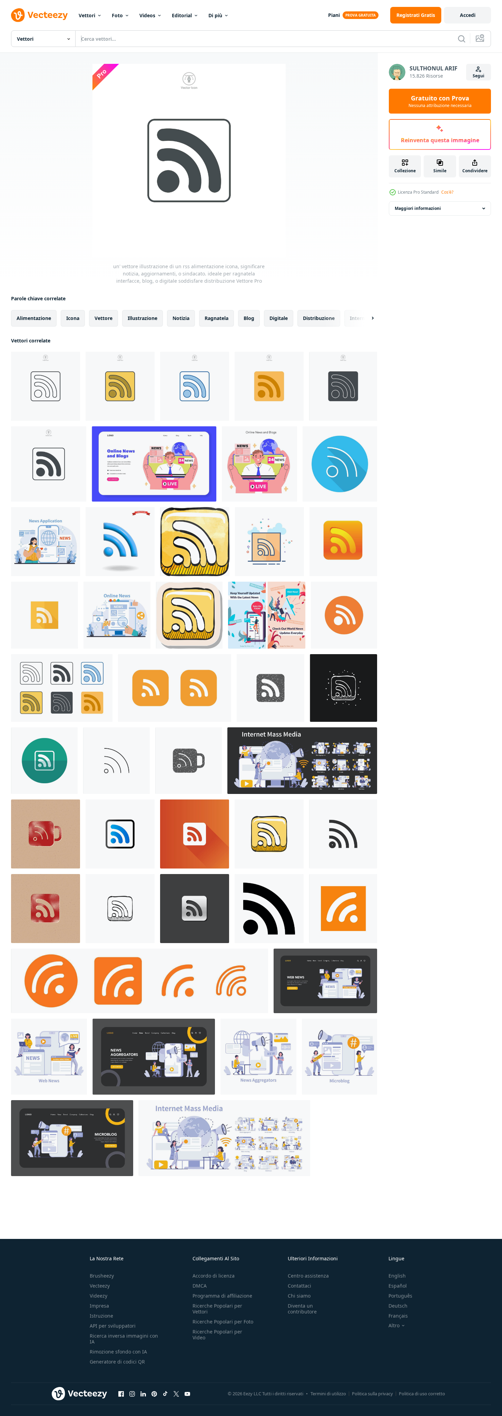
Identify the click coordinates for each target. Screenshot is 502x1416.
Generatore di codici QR (117, 1361)
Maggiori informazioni (418, 208)
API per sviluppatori (113, 1325)
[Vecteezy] (39, 15)
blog (249, 318)
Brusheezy (102, 1275)
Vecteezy (100, 1285)
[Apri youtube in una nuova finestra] (187, 1393)
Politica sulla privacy (372, 1393)
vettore (103, 318)
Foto (117, 15)
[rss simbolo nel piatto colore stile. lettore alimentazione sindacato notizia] (44, 615)
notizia (181, 318)
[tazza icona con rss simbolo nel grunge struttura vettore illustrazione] (188, 760)
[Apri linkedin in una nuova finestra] (143, 1393)
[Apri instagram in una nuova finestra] (132, 1393)
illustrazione (142, 318)
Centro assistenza (308, 1275)
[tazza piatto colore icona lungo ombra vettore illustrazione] (194, 834)
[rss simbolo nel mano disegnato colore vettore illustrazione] (269, 834)
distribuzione (319, 318)
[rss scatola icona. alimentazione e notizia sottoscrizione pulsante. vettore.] (343, 908)
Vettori (87, 15)
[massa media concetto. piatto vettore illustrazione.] (45, 541)
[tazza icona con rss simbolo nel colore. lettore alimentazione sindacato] (343, 541)
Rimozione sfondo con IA (118, 1351)
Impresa (99, 1305)
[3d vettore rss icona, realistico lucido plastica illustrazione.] (120, 541)
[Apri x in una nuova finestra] (176, 1393)
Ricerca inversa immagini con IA (124, 1338)
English (397, 1275)
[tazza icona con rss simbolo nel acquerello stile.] (194, 541)
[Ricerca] (461, 39)
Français (398, 1315)
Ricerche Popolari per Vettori (217, 1308)
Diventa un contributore (302, 1308)
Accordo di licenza (214, 1275)
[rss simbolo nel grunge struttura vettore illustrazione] (270, 688)
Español (397, 1285)
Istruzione (101, 1315)
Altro (394, 1325)
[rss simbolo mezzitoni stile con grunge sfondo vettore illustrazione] (45, 908)
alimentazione (34, 318)
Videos (147, 15)
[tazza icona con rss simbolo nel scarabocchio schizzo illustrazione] (343, 688)
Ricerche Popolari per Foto (223, 1321)
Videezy (98, 1295)
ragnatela (216, 318)
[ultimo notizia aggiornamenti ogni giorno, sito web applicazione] (266, 615)
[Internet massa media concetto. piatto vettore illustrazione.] (325, 981)
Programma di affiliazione (222, 1295)
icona (72, 318)
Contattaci (299, 1285)
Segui (478, 76)
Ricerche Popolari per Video (217, 1334)
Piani (334, 15)
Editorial (182, 15)
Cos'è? (447, 192)
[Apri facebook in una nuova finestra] (121, 1393)
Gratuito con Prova (440, 101)
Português (400, 1295)
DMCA (200, 1285)
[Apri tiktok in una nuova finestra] (165, 1393)
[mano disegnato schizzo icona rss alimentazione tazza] (120, 908)
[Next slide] (367, 318)
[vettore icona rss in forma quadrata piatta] (174, 688)
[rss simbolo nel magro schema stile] (116, 760)
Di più (215, 15)
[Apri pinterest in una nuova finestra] (154, 1393)
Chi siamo (299, 1295)
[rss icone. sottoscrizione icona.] (344, 615)
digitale (278, 318)
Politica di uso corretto (422, 1393)
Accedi (467, 15)
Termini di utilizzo (328, 1393)
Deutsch (397, 1305)
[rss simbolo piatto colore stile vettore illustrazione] (269, 541)
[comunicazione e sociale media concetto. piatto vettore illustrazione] (116, 615)
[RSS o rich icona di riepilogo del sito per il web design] (269, 908)
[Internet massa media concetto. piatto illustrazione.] (302, 760)
